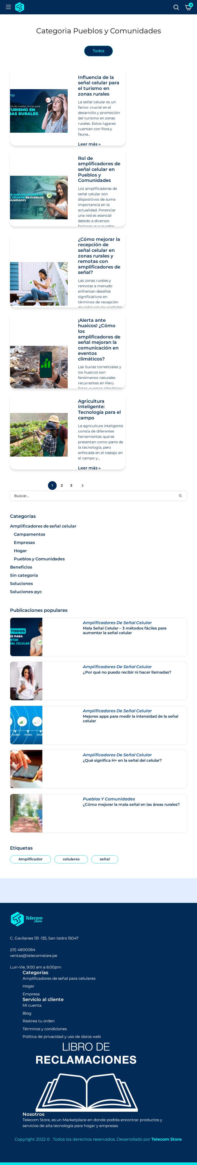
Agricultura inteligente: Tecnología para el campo (99, 409)
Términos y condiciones (45, 1028)
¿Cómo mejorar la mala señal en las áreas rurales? (131, 804)
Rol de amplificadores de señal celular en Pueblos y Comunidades (99, 169)
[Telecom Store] (19, 7)
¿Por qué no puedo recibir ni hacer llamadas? (127, 672)
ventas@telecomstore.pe (33, 955)
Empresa (31, 994)
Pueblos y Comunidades (39, 558)
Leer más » (89, 144)
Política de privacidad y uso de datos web (62, 1036)
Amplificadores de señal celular (43, 526)
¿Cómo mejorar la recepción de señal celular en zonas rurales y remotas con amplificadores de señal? (99, 255)
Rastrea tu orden (39, 1020)
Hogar (20, 550)
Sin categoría (24, 575)
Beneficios (21, 567)
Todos (99, 50)
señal (105, 859)
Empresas (24, 542)
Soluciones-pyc (26, 591)
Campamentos (29, 534)
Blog (27, 1013)
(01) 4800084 (22, 949)
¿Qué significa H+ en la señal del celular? (122, 760)
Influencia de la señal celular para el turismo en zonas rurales (98, 86)
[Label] (176, 7)
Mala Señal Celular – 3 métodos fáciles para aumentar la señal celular (124, 630)
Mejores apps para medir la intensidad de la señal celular (130, 718)
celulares (71, 859)
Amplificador (30, 859)
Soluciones (21, 583)
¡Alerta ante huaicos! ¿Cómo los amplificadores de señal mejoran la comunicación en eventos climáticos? (99, 339)
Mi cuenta (32, 1005)
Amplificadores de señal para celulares (59, 978)
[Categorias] (8, 7)
